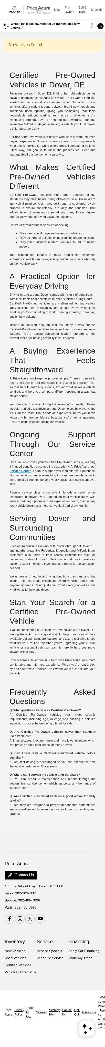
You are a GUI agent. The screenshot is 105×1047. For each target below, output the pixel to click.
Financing (78, 941)
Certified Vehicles (18, 965)
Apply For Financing (83, 951)
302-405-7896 (29, 900)
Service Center (20, 471)
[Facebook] (9, 919)
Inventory (15, 941)
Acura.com (89, 1012)
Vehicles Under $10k (20, 972)
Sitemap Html (54, 1012)
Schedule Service (50, 958)
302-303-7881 (26, 893)
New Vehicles (15, 951)
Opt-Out (77, 1012)
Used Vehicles (15, 958)
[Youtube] (40, 919)
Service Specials (49, 951)
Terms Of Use (30, 1012)
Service (45, 941)
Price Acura (8, 1012)
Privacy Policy (19, 1012)
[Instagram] (20, 919)
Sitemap (41, 1012)
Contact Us (24, 875)
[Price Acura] (30, 10)
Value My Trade (80, 958)
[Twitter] (30, 919)
